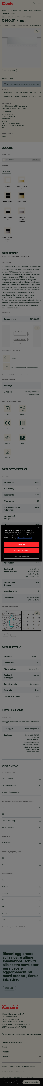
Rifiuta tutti (21, 544)
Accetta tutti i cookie (21, 550)
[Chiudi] (38, 527)
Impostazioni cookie (21, 556)
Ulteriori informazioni (24, 538)
